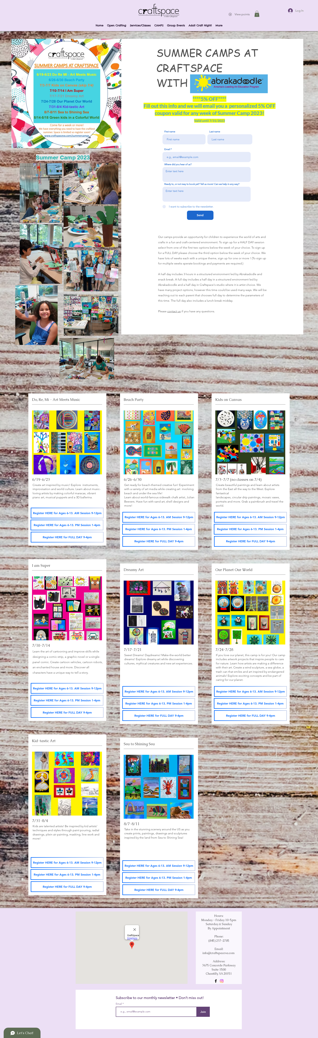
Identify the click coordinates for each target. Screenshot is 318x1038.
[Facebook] (215, 981)
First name (169, 131)
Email (167, 149)
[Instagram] (221, 981)
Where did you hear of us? (178, 164)
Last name (214, 131)
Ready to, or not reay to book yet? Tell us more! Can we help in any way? (201, 184)
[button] (256, 14)
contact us (174, 311)
